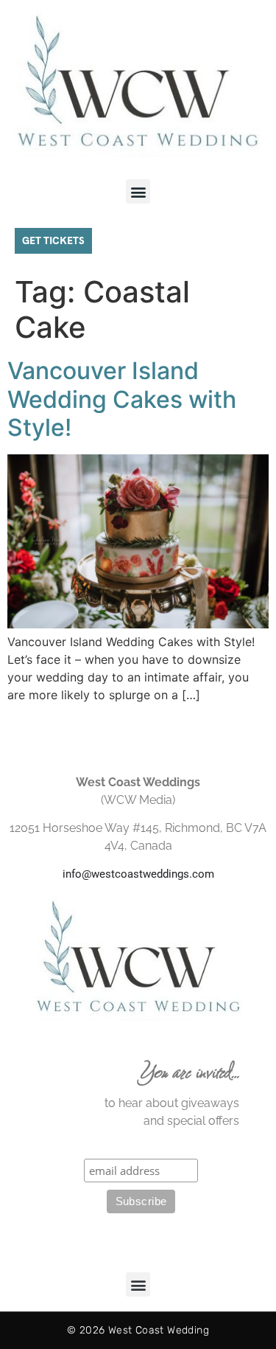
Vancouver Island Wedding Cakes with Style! (121, 399)
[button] (138, 191)
